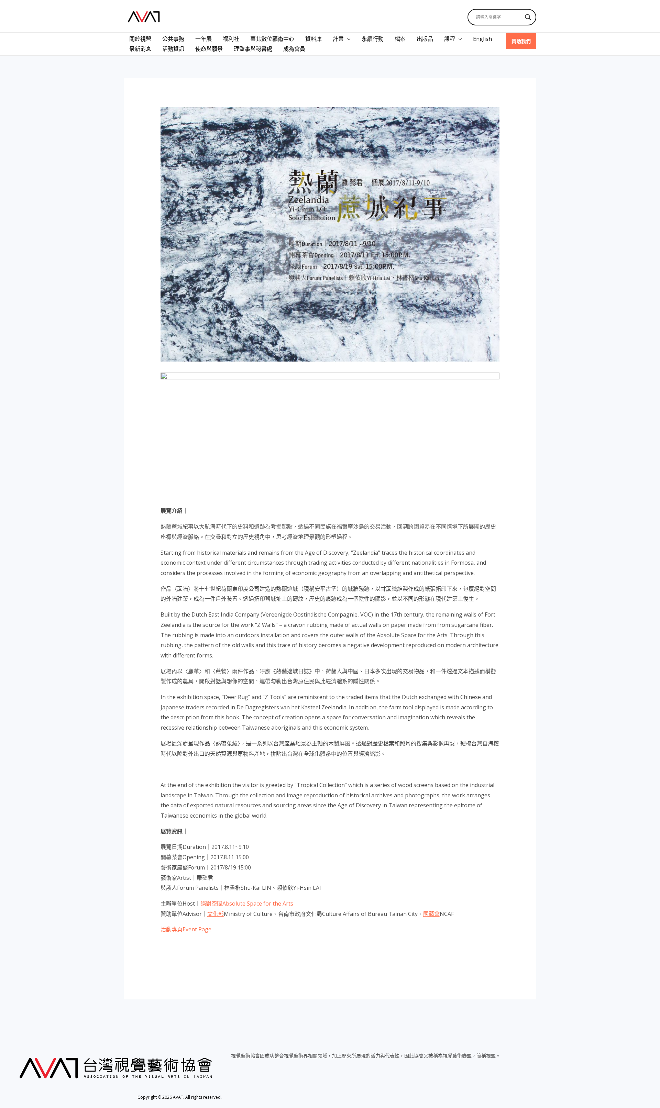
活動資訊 (173, 49)
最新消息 (140, 49)
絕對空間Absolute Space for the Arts (246, 903)
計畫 (338, 39)
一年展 (203, 39)
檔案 (400, 39)
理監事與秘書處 (253, 49)
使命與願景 (209, 49)
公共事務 (173, 39)
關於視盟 (140, 39)
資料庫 (313, 39)
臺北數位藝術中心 (272, 39)
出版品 (425, 39)
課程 (449, 39)
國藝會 (431, 914)
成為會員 (294, 49)
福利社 (231, 39)
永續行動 (373, 39)
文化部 (215, 914)
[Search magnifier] (528, 17)
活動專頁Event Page (186, 929)
